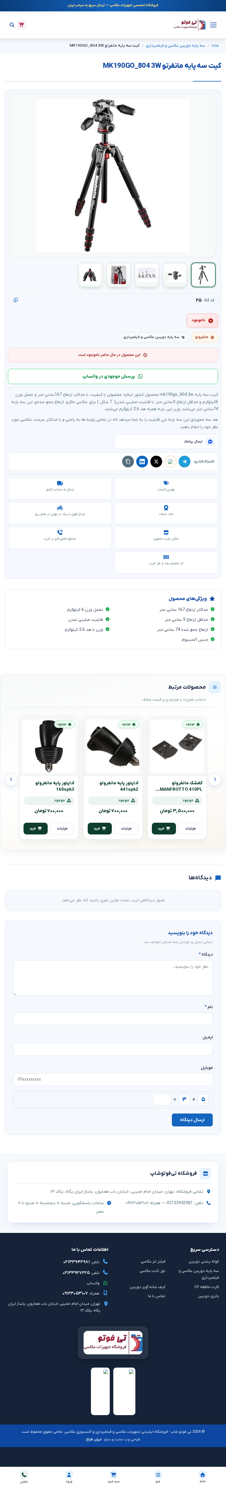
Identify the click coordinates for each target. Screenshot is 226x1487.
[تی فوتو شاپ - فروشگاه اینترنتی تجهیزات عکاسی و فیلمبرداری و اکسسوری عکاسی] (189, 24)
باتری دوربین (208, 1296)
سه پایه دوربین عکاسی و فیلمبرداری (175, 45)
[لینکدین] (142, 461)
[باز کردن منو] (212, 24)
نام (209, 1007)
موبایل (207, 1068)
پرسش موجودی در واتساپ (108, 376)
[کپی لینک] (128, 461)
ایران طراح (94, 1439)
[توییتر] (156, 461)
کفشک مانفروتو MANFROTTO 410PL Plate (181, 789)
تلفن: (81, 1262)
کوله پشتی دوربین (204, 1261)
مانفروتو (201, 337)
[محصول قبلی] (215, 779)
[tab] (203, 275)
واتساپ (93, 1283)
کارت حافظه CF (207, 1287)
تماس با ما (156, 1296)
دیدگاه (206, 954)
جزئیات (190, 828)
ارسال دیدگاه (192, 1120)
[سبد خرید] (21, 25)
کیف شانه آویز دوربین (147, 1287)
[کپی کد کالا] (16, 300)
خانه (215, 45)
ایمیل (207, 1037)
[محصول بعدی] (11, 779)
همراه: (80, 1293)
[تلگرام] (184, 461)
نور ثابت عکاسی (152, 1270)
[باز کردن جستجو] (12, 25)
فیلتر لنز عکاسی (153, 1261)
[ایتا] (170, 461)
